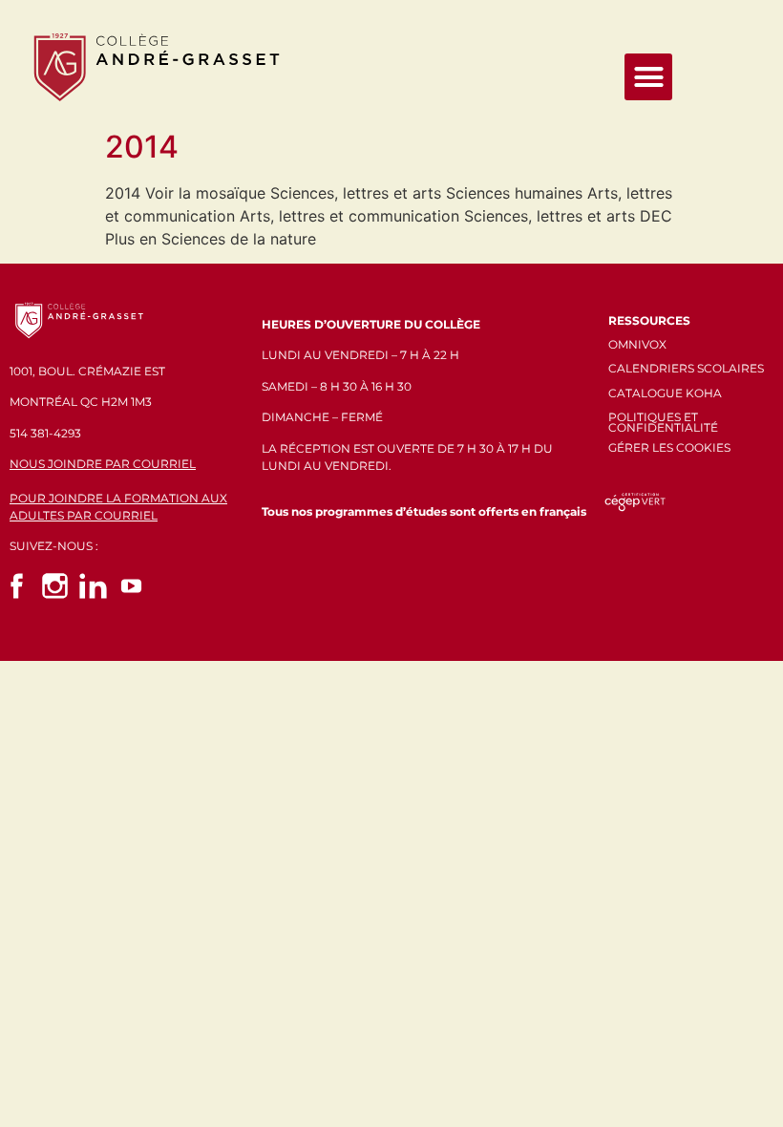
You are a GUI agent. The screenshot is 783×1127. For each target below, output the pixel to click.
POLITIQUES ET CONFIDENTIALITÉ (663, 422)
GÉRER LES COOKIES (669, 447)
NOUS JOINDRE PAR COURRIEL (103, 464)
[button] (648, 77)
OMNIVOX (637, 344)
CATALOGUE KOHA (665, 393)
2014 (142, 146)
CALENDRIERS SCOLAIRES (686, 368)
